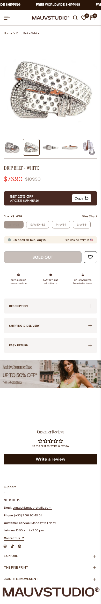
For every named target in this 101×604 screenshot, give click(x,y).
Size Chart (89, 216)
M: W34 (61, 225)
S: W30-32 (37, 225)
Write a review (50, 459)
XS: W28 (13, 225)
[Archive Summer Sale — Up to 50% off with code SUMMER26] (50, 374)
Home (8, 33)
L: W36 (82, 225)
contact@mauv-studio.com (32, 507)
